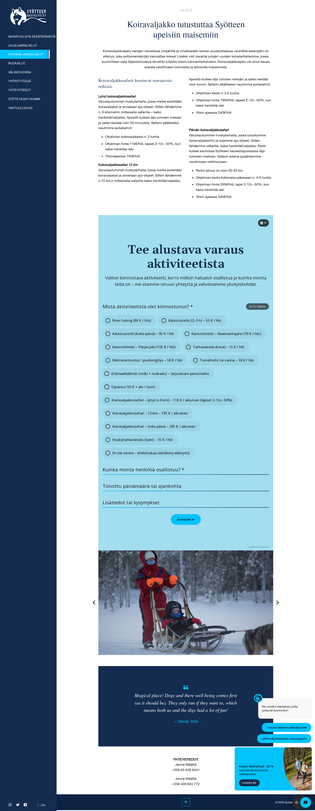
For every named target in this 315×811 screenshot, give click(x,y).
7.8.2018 (185, 10)
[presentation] (94, 602)
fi (38, 805)
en (43, 805)
